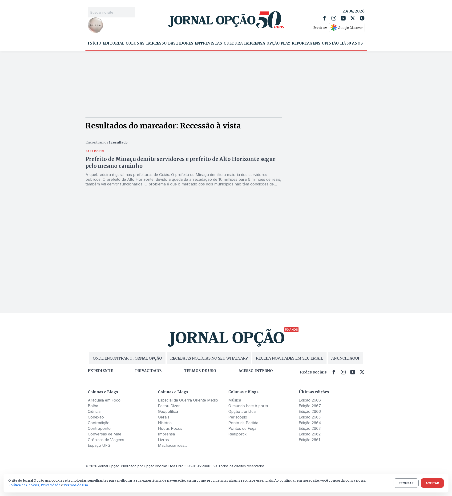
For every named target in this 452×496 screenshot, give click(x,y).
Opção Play (278, 43)
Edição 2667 (310, 405)
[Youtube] (343, 18)
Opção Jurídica (242, 411)
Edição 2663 (310, 428)
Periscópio (237, 417)
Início (94, 43)
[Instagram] (333, 18)
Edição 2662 (310, 434)
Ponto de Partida (243, 422)
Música (234, 400)
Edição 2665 (310, 417)
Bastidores (180, 43)
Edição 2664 (310, 422)
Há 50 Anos (351, 43)
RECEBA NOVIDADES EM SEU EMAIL (289, 358)
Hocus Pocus (170, 428)
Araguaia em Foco (104, 400)
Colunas (135, 43)
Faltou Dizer (169, 405)
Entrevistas (208, 43)
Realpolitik (237, 434)
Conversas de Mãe (104, 434)
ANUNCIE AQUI (345, 358)
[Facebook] (324, 18)
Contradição (98, 422)
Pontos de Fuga (242, 428)
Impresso (156, 43)
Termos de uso (200, 371)
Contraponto (99, 428)
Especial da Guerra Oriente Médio (188, 400)
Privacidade (148, 371)
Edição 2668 (310, 400)
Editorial (113, 43)
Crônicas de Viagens (106, 439)
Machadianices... (172, 445)
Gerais (163, 417)
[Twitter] (352, 18)
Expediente (100, 371)
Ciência (94, 411)
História (165, 422)
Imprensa (254, 43)
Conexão (96, 417)
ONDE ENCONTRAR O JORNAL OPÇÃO (127, 358)
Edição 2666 (310, 411)
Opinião (330, 43)
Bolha (93, 405)
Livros (163, 439)
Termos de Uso (76, 485)
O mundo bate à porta (248, 405)
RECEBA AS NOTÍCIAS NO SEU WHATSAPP (209, 358)
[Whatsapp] (362, 18)
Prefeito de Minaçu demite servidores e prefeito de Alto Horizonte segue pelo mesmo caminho (180, 162)
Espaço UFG (99, 445)
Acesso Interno (255, 371)
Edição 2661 (309, 439)
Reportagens (306, 43)
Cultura (233, 43)
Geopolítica (168, 411)
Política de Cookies (23, 485)
